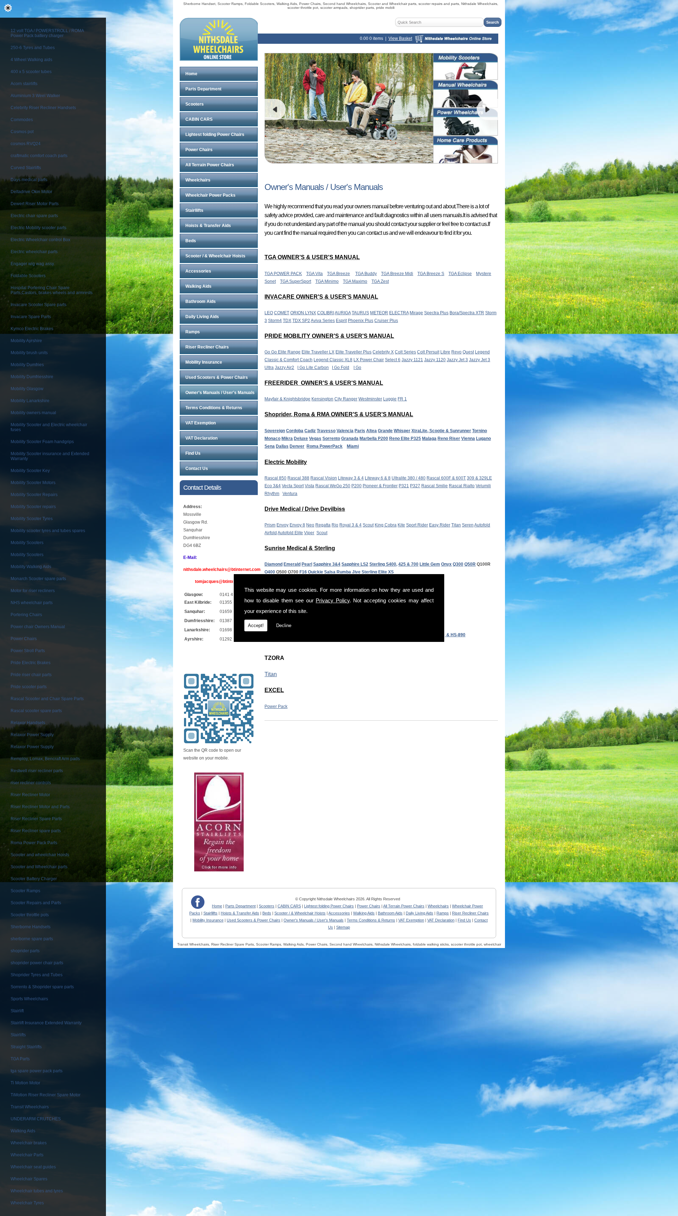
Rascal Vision (323, 478)
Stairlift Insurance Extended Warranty (46, 1022)
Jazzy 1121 (412, 359)
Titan (456, 525)
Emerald (292, 564)
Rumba (344, 572)
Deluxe (301, 438)
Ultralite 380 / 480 (409, 478)
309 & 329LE (479, 478)
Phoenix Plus (360, 320)
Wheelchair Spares (29, 1178)
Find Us (193, 453)
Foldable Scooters (28, 275)
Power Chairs (24, 638)
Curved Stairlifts (26, 167)
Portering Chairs (26, 614)
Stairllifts (194, 210)
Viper (309, 532)
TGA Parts (20, 1058)
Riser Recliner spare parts (36, 830)
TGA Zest (380, 281)
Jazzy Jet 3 (457, 359)
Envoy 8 (297, 525)
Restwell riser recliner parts (37, 770)
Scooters (194, 104)
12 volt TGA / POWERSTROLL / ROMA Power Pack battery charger (47, 33)
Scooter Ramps (25, 890)
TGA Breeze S (430, 273)
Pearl (307, 564)
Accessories (198, 271)
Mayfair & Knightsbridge (287, 399)
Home (191, 73)
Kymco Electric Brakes (32, 328)
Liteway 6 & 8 (378, 478)
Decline (283, 625)
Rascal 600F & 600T (446, 478)
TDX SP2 (301, 320)
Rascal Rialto (462, 485)
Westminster (370, 399)
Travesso (326, 430)
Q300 (458, 564)
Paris (360, 430)
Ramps (192, 331)
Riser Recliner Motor (30, 794)
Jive (356, 572)
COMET (281, 312)
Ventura (289, 493)
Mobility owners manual (33, 412)
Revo (456, 352)
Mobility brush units (29, 352)
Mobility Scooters (27, 542)
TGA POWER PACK (283, 273)
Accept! (256, 625)
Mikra (287, 438)
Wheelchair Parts (27, 1154)
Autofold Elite (290, 532)
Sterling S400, (383, 564)
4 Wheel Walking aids (31, 59)
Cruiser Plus (386, 320)
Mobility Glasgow (27, 388)
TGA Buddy (366, 273)
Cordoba (294, 430)
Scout (368, 525)
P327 (415, 485)
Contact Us (196, 468)
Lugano (483, 438)
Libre (445, 352)
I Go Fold (340, 367)
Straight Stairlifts (26, 1046)
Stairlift (17, 1010)
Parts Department (203, 89)
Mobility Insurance (203, 362)
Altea (371, 430)
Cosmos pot (22, 131)
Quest (468, 352)
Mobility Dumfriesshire (32, 376)
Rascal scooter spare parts (36, 710)
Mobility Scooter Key (30, 470)
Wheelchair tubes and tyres (37, 1190)
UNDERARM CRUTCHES (36, 1118)
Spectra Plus (436, 312)
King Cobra (386, 525)
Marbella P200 (373, 438)
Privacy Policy (333, 600)
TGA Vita (314, 273)
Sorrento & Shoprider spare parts (42, 986)
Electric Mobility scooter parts (38, 227)
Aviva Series (323, 320)
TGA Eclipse (460, 273)
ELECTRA (399, 312)
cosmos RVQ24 (26, 143)
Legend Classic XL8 (333, 359)
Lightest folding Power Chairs (214, 134)
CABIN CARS (199, 119)
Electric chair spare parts (34, 215)
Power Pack (275, 706)
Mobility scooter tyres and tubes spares (48, 530)
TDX (287, 320)
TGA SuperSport (295, 281)
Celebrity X (383, 352)
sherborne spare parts (32, 938)
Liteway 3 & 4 (351, 478)
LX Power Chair (368, 359)
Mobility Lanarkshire (30, 400)
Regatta (323, 525)
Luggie (390, 399)
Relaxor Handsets (28, 722)
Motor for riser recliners (33, 590)
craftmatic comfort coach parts (39, 155)
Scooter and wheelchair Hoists (40, 854)
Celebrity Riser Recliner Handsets (43, 107)
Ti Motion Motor (25, 1082)
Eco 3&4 (272, 485)
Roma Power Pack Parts (34, 842)
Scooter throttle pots (30, 914)
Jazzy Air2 (284, 367)
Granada (349, 438)
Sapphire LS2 (354, 564)
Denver (297, 446)
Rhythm (271, 493)
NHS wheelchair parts (32, 602)
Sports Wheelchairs (29, 998)
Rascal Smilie (434, 485)
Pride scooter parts (29, 686)
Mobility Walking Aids (31, 566)
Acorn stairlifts (24, 83)
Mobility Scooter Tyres (32, 518)
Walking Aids (23, 1130)
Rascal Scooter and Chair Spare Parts (47, 698)
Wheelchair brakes (29, 1142)
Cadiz (310, 430)
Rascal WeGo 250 (332, 485)
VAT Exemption (200, 423)
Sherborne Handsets (30, 926)
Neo (310, 525)
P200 (356, 485)
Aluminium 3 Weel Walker (35, 95)
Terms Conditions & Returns (213, 407)
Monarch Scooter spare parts (38, 578)
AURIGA (343, 312)
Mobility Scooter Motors (33, 482)
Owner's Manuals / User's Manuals (220, 392)
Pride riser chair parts (31, 674)
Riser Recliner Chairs (207, 347)
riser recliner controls (31, 782)
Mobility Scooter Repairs (34, 494)
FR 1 (402, 399)
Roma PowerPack (325, 446)
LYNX (310, 312)
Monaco (272, 438)
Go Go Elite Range (282, 352)
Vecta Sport (293, 485)
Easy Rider (439, 525)
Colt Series (405, 352)
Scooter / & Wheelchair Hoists (215, 256)
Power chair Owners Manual (38, 626)
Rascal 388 (298, 478)
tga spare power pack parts (37, 1070)
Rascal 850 (275, 478)
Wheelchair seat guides (33, 1166)
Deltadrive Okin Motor (31, 191)
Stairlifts (18, 1034)
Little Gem (430, 564)
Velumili (483, 485)
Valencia (345, 430)
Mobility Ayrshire (26, 340)
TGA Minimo (327, 281)
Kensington (322, 399)
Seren (468, 525)
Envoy (282, 525)
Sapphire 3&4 (326, 564)
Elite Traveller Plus (353, 352)
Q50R (470, 564)
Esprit (341, 320)
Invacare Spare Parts (31, 316)
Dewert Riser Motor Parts (35, 203)
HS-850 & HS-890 (447, 634)
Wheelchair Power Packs (210, 195)
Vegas (315, 438)
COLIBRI (325, 312)
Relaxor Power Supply (32, 734)
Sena (269, 446)
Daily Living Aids (202, 316)
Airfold (270, 532)
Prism (269, 525)
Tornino (479, 430)
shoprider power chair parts (37, 962)
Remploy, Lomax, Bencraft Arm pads (45, 758)
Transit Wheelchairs (30, 1106)
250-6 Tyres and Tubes (33, 47)
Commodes (22, 119)
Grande (385, 430)
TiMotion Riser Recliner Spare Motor (46, 1094)
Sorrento (331, 438)
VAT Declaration (201, 438)
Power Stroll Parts (28, 650)
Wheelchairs (197, 180)
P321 (404, 485)
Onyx (446, 564)
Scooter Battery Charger (34, 878)
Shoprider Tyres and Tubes (37, 974)
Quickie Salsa (321, 572)
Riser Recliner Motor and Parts (40, 806)
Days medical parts (29, 179)
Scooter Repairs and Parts (36, 902)
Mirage (416, 312)
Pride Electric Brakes (30, 662)
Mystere (483, 273)
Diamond (273, 564)
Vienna (468, 438)
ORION (297, 312)
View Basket (400, 38)
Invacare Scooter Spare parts (38, 304)
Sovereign (274, 430)
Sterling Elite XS (378, 572)
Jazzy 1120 (435, 359)
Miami (353, 446)
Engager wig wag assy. (33, 263)
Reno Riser (449, 438)
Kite (401, 525)
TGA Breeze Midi (397, 273)
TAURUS (360, 312)
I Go (357, 367)
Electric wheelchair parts (34, 251)
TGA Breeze (338, 273)
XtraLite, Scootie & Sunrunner (441, 430)
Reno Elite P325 (405, 438)
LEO (268, 312)
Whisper (402, 430)
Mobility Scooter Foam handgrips (42, 441)
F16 (303, 572)
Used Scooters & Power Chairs (216, 377)
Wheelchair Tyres (27, 1202)
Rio (335, 525)
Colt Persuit (428, 352)
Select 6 (392, 359)
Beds (190, 240)
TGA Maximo (355, 281)
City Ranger (345, 399)
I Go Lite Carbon (313, 367)
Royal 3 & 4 (350, 525)
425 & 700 (408, 564)
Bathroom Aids (200, 301)
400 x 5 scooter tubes (31, 71)
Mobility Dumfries (27, 364)
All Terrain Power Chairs (209, 164)
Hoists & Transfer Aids (208, 225)
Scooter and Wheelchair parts (39, 866)
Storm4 (275, 320)
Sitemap (343, 927)
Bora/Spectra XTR (467, 312)
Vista (309, 485)
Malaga (429, 438)
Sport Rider (417, 525)
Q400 (269, 572)
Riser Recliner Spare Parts (36, 818)
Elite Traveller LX (318, 352)
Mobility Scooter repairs (33, 506)
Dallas (282, 446)
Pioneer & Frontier (380, 485)
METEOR (379, 312)
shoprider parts (25, 950)
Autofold (482, 525)
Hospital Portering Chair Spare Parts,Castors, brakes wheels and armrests (52, 290)
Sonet (270, 281)
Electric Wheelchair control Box (40, 239)
